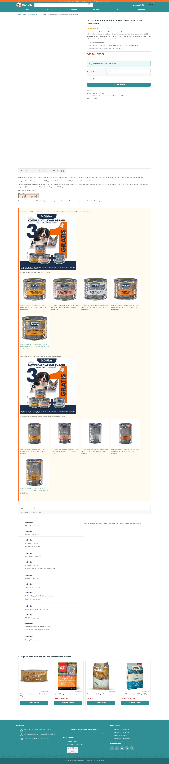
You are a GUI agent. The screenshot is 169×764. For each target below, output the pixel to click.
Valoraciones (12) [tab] (58, 171)
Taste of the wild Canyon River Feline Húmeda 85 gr (34, 695)
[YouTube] (122, 748)
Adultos (95, 96)
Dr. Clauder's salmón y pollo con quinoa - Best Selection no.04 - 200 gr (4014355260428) (64, 306)
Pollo (122, 96)
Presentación (91, 72)
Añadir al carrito (118, 85)
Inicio (19, 14)
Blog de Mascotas (121, 735)
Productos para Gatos (122, 729)
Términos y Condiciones (75, 744)
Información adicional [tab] (40, 171)
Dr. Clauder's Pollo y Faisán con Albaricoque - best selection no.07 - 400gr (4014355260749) (34, 490)
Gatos (24, 14)
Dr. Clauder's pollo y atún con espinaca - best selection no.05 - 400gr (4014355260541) (94, 451)
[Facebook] (112, 748)
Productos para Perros (122, 732)
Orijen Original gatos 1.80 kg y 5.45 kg (65, 694)
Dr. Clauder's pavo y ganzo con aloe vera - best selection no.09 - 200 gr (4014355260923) (125, 306)
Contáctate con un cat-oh (123, 739)
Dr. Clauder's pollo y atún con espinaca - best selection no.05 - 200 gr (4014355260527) (94, 306)
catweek (100, 96)
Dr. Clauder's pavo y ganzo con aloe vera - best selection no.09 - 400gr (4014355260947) (125, 451)
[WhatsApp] (132, 748)
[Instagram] (117, 748)
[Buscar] (90, 5)
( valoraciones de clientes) (105, 28)
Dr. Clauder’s (94, 98)
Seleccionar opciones (68, 703)
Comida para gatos (33, 14)
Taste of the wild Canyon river (96, 694)
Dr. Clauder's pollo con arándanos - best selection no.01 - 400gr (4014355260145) (32, 451)
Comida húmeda (108, 96)
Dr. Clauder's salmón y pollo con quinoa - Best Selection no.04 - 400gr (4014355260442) (64, 451)
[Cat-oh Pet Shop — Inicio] (24, 5)
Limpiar (109, 74)
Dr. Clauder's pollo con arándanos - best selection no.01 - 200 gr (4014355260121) (33, 306)
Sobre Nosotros (73, 741)
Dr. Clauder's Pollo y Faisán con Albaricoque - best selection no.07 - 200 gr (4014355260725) (34, 345)
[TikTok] (127, 748)
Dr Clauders (116, 96)
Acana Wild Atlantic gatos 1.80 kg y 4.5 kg (134, 694)
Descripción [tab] (24, 171)
